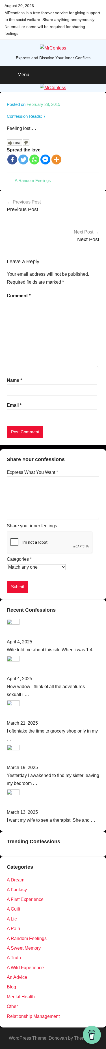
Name (14, 380)
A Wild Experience (25, 967)
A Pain (13, 928)
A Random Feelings (33, 180)
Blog (11, 986)
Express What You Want (32, 472)
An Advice (17, 977)
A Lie (12, 919)
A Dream (15, 879)
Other (12, 1006)
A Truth (14, 957)
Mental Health (21, 996)
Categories (19, 559)
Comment (19, 295)
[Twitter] (23, 159)
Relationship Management (33, 1016)
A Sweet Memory (24, 948)
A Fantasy (17, 889)
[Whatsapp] (34, 159)
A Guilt (13, 909)
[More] (56, 159)
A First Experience (25, 899)
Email (14, 405)
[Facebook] (12, 159)
